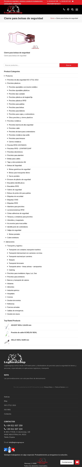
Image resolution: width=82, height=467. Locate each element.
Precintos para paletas (16, 104)
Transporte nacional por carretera (20, 256)
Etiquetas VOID (12, 200)
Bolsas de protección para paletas (19, 193)
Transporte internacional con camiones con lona (25, 253)
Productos (9, 76)
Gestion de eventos (14, 300)
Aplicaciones (10, 242)
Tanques (12, 260)
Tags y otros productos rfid (16, 162)
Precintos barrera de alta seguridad (21, 125)
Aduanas (10, 283)
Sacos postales (14, 176)
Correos (10, 297)
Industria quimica (13, 290)
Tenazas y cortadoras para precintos (20, 217)
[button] (77, 10)
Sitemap (27, 463)
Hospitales (11, 293)
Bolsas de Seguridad (14, 165)
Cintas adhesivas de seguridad (18, 213)
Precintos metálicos (14, 121)
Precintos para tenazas (17, 138)
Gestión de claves (13, 314)
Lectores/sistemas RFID (15, 210)
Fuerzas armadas (13, 307)
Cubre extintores (13, 237)
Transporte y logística (14, 246)
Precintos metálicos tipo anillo (19, 135)
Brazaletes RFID (13, 186)
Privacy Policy (48, 387)
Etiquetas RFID (12, 203)
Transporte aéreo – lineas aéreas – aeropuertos (25, 266)
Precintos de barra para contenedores (22, 131)
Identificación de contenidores (17, 227)
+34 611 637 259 (53, 1)
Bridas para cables (13, 159)
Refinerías (10, 304)
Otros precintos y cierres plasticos (21, 117)
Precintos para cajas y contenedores (21, 114)
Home (52, 18)
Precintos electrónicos (15, 152)
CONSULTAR (17, 3)
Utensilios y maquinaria (15, 220)
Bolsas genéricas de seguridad (19, 169)
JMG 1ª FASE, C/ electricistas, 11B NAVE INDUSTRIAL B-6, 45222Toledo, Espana (17, 434)
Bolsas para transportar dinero (19, 173)
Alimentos (10, 287)
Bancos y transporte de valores (18, 280)
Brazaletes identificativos (16, 183)
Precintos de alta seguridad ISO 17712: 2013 (22, 80)
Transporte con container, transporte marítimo (25, 250)
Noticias (7, 397)
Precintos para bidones (17, 111)
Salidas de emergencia (15, 310)
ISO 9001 (7, 410)
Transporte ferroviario (16, 263)
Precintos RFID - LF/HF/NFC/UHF (19, 148)
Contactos (7, 414)
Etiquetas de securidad (15, 196)
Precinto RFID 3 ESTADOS (16, 145)
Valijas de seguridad (14, 230)
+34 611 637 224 (66, 1)
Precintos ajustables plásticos (19, 90)
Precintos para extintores (16, 277)
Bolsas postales (14, 234)
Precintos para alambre (15, 155)
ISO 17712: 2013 (10, 405)
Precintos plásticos (13, 83)
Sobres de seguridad (14, 190)
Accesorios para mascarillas (17, 223)
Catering (12, 270)
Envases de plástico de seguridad (19, 179)
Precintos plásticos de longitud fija (20, 97)
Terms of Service (60, 387)
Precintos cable (14, 128)
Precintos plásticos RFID (17, 100)
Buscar (68, 65)
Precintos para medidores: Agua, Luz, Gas (22, 273)
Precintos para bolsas (16, 107)
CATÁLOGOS (8, 3)
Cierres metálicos (15, 142)
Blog (5, 401)
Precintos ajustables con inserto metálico (23, 87)
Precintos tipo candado (17, 94)
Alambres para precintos (15, 206)
